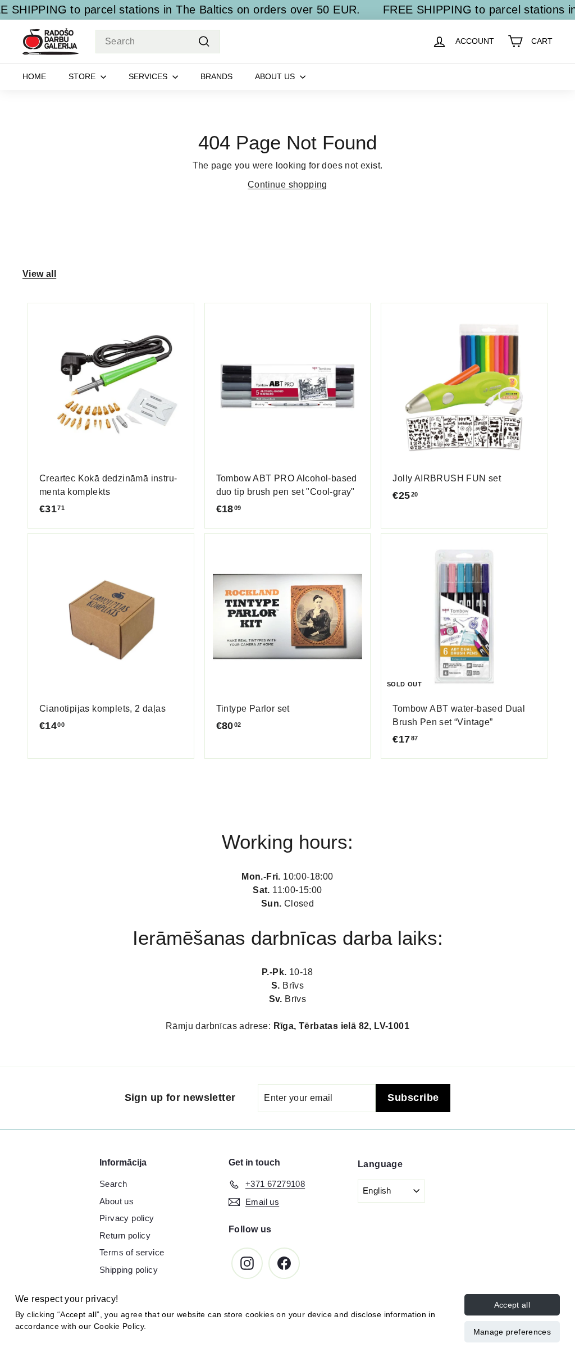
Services (149, 76)
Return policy (124, 1235)
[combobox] (157, 41)
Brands (216, 76)
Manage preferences (512, 1331)
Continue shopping (287, 184)
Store (83, 76)
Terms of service (131, 1252)
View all (39, 274)
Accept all (512, 1304)
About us (276, 76)
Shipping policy (128, 1269)
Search (113, 1184)
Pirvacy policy (126, 1218)
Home (34, 76)
